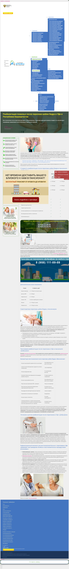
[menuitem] (30, 36)
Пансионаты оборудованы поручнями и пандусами (10, 151)
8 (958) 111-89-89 (8, 9)
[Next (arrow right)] (1, 566)
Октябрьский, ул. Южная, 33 (7, 527)
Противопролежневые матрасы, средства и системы (11, 158)
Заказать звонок (8, 13)
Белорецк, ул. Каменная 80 (7, 521)
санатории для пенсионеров (30, 353)
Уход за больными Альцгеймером (8, 535)
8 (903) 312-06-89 (8, 11)
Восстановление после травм (7, 540)
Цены (4, 509)
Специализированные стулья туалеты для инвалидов (10, 148)
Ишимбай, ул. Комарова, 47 (7, 524)
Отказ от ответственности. (18, 555)
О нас (4, 504)
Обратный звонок (8, 549)
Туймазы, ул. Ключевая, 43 (7, 526)
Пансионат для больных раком (8, 538)
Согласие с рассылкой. (26, 555)
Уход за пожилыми (32, 498)
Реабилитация (5, 507)
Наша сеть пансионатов (7, 510)
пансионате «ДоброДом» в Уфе (59, 253)
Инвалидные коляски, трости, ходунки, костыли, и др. (11, 144)
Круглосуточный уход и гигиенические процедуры (10, 166)
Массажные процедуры (27, 455)
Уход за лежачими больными (7, 536)
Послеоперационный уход (7, 533)
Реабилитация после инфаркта (8, 541)
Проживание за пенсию (7, 514)
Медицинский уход (6, 505)
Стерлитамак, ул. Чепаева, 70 (7, 519)
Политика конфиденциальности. (8, 555)
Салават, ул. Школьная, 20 (7, 522)
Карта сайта (5, 556)
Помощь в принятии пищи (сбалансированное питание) (10, 155)
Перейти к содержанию (5, 1)
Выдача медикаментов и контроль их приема (12, 162)
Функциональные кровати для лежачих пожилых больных (11, 141)
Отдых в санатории (6, 512)
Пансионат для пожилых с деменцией (9, 531)
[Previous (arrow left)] (0, 566)
